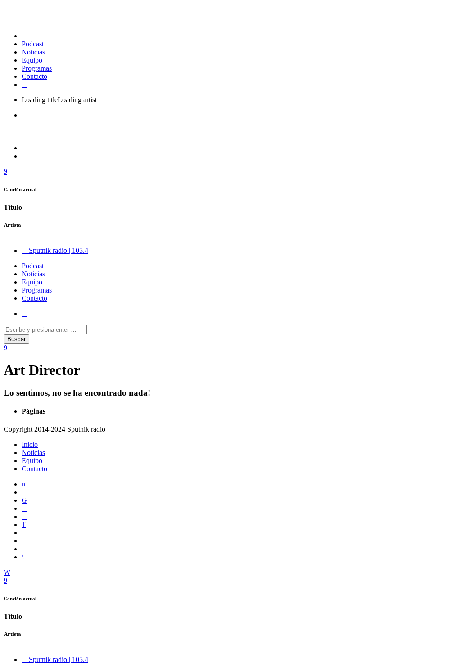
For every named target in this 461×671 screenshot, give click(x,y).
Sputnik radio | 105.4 (57, 250)
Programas (37, 68)
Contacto (34, 76)
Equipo (32, 60)
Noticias (33, 52)
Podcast (33, 44)
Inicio (30, 444)
